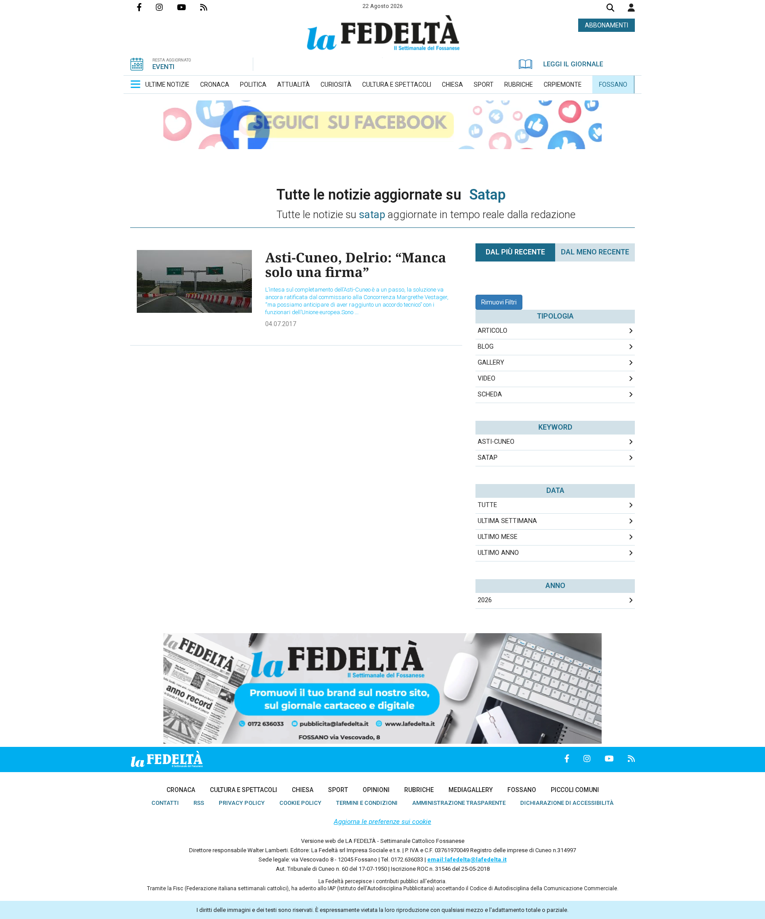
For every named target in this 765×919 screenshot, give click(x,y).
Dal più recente (515, 252)
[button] (631, 7)
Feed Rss (210, 7)
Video (486, 378)
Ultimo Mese (498, 537)
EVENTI (163, 67)
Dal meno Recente (595, 252)
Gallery (491, 362)
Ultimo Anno (498, 553)
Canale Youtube (188, 7)
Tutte (487, 505)
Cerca (610, 8)
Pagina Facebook (146, 7)
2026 (485, 600)
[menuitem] (167, 84)
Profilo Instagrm (166, 7)
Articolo (492, 331)
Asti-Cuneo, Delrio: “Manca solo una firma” (355, 264)
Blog (486, 346)
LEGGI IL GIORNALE (573, 64)
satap (488, 457)
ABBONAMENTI (606, 25)
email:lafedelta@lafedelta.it (466, 859)
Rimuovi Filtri (499, 302)
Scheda (490, 394)
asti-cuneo (496, 442)
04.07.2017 (280, 323)
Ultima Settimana (507, 521)
